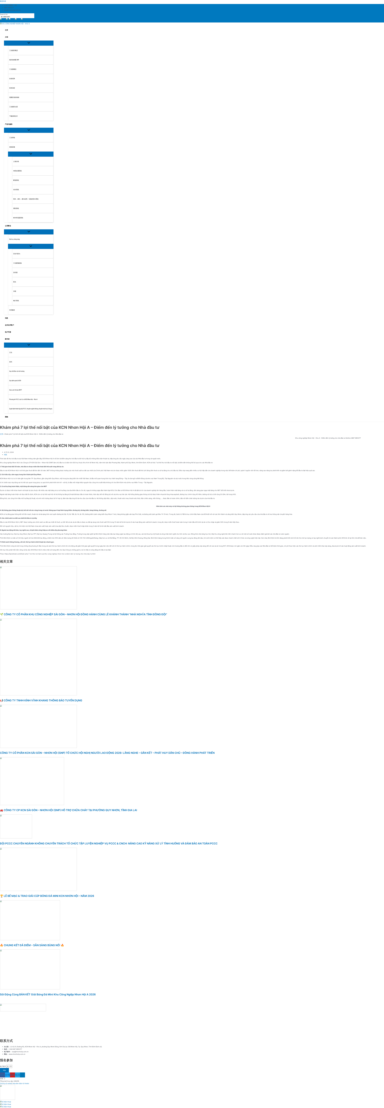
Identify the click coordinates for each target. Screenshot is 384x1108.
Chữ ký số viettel (6, 1083)
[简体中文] (3, 19)
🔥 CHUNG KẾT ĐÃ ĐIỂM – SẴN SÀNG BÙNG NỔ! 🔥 (32, 945)
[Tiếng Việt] (7, 19)
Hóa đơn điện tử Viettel (21, 1083)
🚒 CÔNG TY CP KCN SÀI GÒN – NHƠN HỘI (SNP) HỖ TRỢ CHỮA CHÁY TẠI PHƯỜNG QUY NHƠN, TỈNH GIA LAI (68, 810)
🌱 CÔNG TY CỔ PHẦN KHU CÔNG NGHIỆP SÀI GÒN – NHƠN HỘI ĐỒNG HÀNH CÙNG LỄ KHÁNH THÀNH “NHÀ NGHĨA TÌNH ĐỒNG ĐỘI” (83, 614)
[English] (12, 19)
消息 (5, 455)
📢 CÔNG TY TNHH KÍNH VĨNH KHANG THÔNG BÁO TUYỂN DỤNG (41, 700)
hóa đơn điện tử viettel (21, 1035)
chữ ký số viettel (6, 1035)
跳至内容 (3, 1)
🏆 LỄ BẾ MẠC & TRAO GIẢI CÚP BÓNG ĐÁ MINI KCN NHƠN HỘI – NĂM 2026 (47, 895)
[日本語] (22, 19)
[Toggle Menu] (29, 43)
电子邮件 (3, 1066)
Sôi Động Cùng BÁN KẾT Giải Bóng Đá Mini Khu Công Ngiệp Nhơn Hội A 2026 (48, 994)
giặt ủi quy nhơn (35, 1035)
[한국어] (18, 19)
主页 (1, 434)
